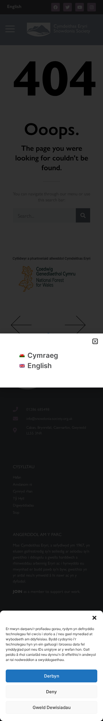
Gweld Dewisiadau (52, 707)
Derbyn (51, 676)
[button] (94, 618)
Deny (51, 691)
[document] (51, 360)
